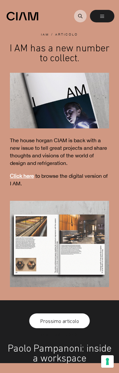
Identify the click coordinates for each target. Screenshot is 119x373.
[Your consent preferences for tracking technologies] (107, 361)
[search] (80, 16)
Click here (22, 176)
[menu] (102, 16)
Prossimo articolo (59, 321)
